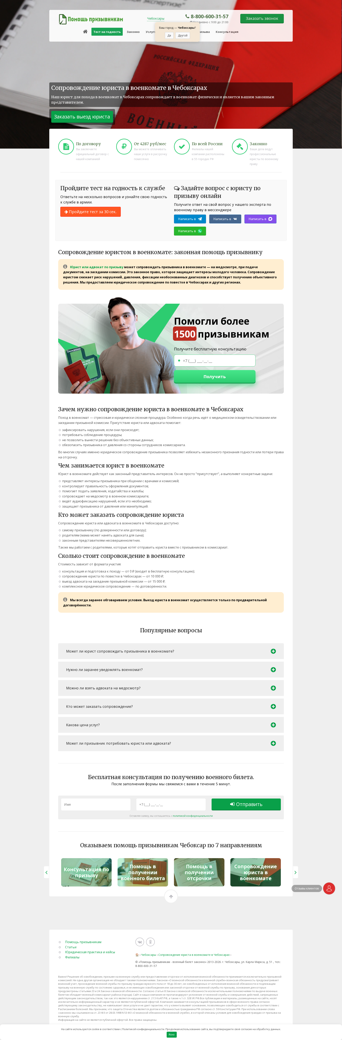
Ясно (172, 1034)
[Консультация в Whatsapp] (329, 888)
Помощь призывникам (83, 942)
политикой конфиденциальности (193, 815)
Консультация (227, 32)
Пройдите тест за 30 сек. (92, 211)
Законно (133, 32)
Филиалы (72, 957)
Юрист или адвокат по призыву (96, 267)
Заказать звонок (262, 18)
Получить (214, 376)
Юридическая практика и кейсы (90, 952)
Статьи (70, 947)
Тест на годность (107, 32)
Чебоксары (155, 18)
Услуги (151, 32)
